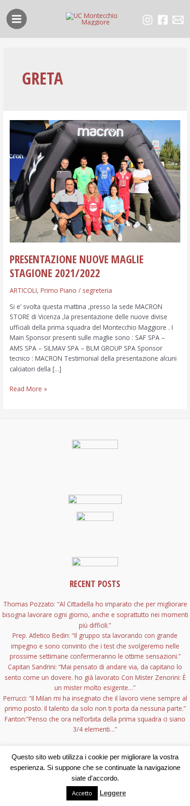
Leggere (113, 793)
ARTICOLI (23, 290)
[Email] (178, 19)
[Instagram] (147, 19)
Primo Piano (59, 290)
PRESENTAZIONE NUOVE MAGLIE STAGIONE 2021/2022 (76, 266)
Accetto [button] (82, 793)
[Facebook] (162, 19)
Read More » (28, 388)
